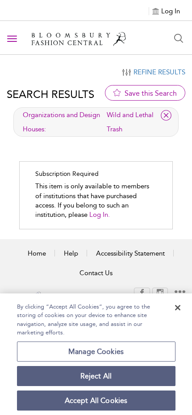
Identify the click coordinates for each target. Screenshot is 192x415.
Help (71, 253)
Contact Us (96, 273)
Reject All (96, 376)
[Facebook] (142, 292)
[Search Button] (178, 38)
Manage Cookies (96, 351)
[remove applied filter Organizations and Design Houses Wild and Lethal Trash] (166, 115)
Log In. (99, 215)
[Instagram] (160, 292)
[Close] (178, 307)
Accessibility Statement (130, 253)
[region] (96, 354)
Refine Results (159, 72)
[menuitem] (142, 292)
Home (37, 253)
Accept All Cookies (96, 400)
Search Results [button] (50, 94)
